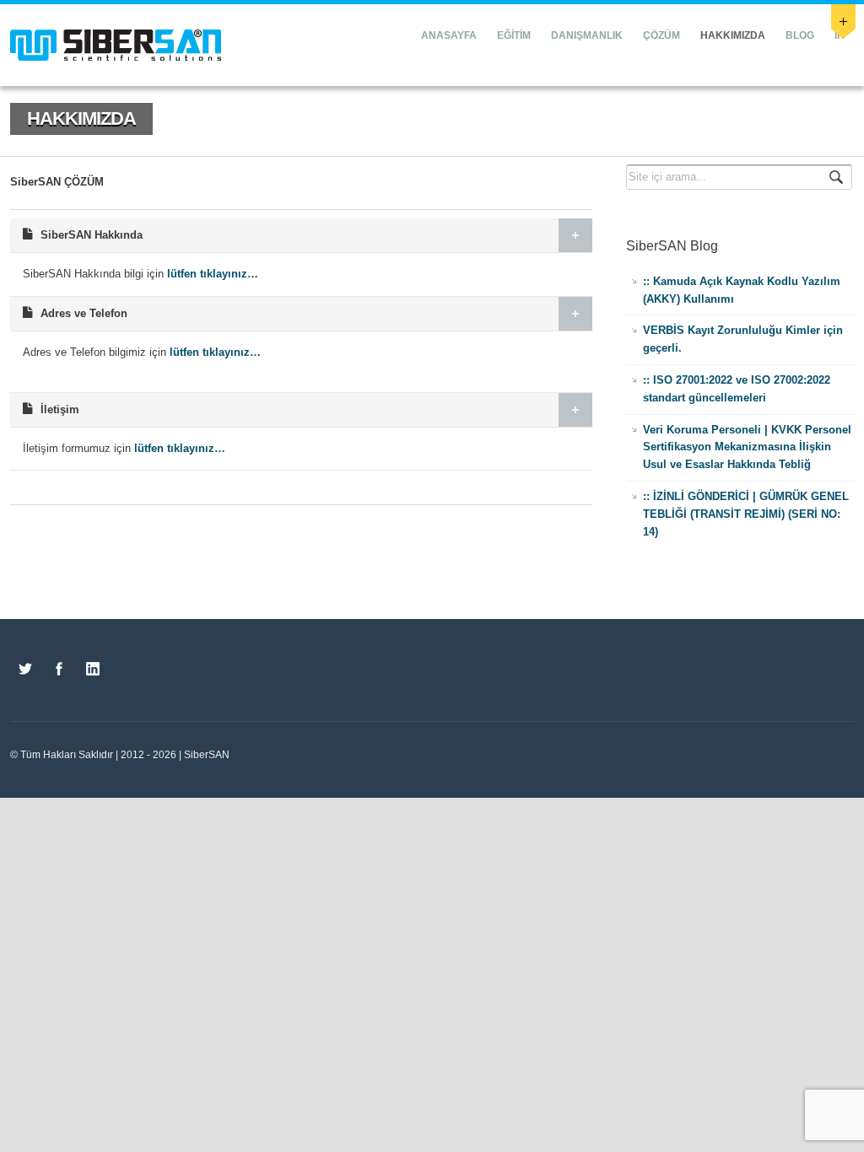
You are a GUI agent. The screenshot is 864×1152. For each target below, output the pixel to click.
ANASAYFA (449, 35)
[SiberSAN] (115, 45)
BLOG (800, 35)
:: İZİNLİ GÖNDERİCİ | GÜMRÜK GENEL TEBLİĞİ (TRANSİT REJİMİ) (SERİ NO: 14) (746, 514)
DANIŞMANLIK (587, 35)
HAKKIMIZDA (732, 35)
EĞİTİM (514, 35)
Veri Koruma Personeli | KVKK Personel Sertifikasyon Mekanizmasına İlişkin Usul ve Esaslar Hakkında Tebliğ (747, 447)
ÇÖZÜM (661, 35)
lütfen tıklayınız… (212, 273)
